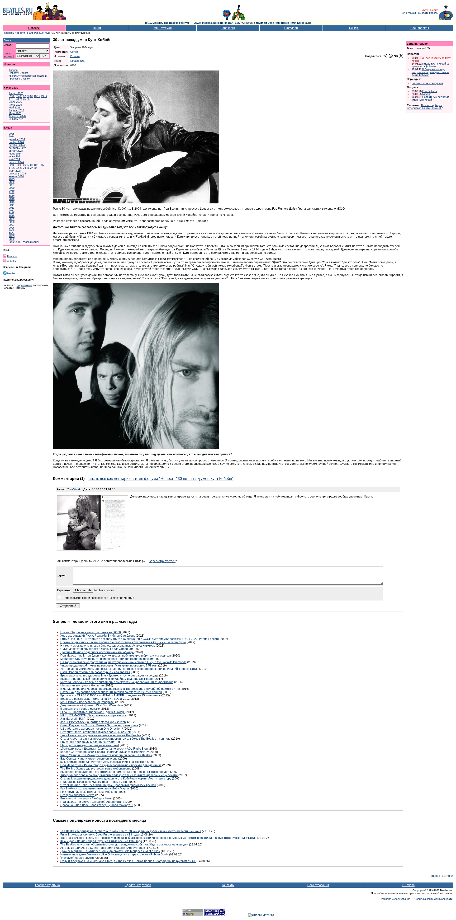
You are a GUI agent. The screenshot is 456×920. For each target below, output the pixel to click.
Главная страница (47, 885)
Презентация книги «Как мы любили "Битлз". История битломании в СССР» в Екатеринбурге (123, 642)
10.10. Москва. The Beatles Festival (167, 22)
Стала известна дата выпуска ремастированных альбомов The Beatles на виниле (115, 738)
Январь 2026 (16, 118)
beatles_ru (13, 273)
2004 (11, 233)
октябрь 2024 (17, 145)
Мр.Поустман (163, 28)
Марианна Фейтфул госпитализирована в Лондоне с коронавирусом (106, 659)
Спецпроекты (419, 28)
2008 (11, 222)
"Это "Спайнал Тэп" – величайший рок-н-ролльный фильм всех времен (108, 785)
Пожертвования (318, 885)
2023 (11, 179)
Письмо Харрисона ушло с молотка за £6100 (90, 632)
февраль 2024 (17, 173)
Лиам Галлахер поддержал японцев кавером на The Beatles (100, 735)
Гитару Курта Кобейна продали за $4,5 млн (430, 65)
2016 (11, 199)
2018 (11, 193)
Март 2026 (15, 113)
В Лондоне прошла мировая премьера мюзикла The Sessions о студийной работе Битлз (120, 688)
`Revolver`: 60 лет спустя (77, 857)
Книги (97, 28)
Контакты (228, 885)
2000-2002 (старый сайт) (24, 241)
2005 (11, 230)
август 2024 (16, 150)
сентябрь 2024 (17, 147)
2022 (11, 182)
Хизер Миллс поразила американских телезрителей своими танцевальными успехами (119, 775)
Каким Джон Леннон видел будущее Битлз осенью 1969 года (101, 841)
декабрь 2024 (17, 139)
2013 (11, 207)
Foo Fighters (429, 91)
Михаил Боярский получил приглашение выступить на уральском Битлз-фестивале (116, 682)
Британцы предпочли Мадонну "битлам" (87, 742)
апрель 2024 (16, 162)
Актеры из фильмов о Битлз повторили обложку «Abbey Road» (102, 848)
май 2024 (14, 159)
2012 (11, 210)
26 (28, 99)
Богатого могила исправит (427, 83)
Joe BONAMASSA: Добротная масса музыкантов (93, 722)
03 (13, 96)
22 (17, 167)
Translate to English (441, 876)
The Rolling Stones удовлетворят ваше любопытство (95, 768)
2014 (11, 204)
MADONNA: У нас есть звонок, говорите (87, 702)
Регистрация (408, 12)
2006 (11, 227)
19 (13, 99)
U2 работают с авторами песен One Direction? (91, 728)
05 (17, 96)
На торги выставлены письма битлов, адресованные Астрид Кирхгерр (107, 645)
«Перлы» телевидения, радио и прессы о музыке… (28, 77)
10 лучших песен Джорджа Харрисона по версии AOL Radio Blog (104, 748)
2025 (11, 133)
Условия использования (395, 898)
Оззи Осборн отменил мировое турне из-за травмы (95, 672)
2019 (11, 190)
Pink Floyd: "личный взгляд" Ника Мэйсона (88, 791)
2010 (11, 216)
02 (10, 96)
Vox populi (9, 56)
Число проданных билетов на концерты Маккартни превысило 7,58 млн (108, 665)
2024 (11, 136)
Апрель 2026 (16, 110)
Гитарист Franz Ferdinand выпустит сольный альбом (95, 732)
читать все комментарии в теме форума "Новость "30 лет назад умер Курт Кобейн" (160, 479)
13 (42, 96)
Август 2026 (16, 93)
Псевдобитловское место (77, 795)
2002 (11, 239)
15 (42, 165)
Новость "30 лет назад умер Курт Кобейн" (430, 98)
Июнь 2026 (15, 104)
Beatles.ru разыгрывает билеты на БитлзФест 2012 (95, 698)
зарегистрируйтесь (162, 561)
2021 (11, 184)
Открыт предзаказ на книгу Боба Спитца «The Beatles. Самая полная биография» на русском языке (128, 861)
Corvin (74, 51)
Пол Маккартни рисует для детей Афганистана (92, 801)
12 (38, 96)
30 (35, 167)
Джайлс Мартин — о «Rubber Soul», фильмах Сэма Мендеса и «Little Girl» (110, 851)
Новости (34, 28)
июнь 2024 (15, 156)
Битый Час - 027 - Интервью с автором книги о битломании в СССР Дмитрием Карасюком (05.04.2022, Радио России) (139, 639)
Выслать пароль (428, 12)
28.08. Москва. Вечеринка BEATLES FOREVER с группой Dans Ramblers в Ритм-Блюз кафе (252, 22)
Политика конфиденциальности (433, 898)
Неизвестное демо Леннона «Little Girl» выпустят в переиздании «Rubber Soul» (114, 854)
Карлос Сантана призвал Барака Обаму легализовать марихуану (104, 752)
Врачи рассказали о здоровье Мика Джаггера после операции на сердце (109, 675)
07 (24, 96)
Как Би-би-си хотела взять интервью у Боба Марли (94, 788)
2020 (11, 187)
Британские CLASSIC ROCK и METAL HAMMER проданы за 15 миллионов (110, 695)
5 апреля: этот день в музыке (80, 708)
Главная (8, 32)
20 (13, 167)
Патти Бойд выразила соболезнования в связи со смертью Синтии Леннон (111, 692)
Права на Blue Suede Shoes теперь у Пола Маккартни (96, 805)
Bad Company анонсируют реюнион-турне (89, 758)
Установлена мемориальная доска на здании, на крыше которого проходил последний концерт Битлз (129, 669)
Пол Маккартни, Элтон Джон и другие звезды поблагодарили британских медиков (115, 655)
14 (45, 96)
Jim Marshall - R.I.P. (73, 718)
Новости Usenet (18, 72)
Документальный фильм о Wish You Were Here (91, 705)
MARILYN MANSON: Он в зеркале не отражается (93, 715)
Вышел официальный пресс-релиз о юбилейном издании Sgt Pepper (107, 679)
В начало (408, 885)
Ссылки (354, 28)
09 (31, 96)
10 (35, 96)
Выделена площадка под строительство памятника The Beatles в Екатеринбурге (114, 772)
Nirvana (426, 94)
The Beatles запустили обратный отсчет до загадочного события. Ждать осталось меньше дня (124, 844)
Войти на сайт (429, 10)
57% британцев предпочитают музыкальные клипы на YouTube (103, 762)
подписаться (24, 285)
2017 (11, 196)
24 (20, 99)
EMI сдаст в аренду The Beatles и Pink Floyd (89, 745)
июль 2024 (15, 153)
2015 (11, 202)
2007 (11, 224)
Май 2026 (14, 107)
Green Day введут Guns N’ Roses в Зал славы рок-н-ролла (99, 725)
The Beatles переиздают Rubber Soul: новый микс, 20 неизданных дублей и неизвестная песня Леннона (130, 831)
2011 (11, 213)
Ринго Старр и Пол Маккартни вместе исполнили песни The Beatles (106, 755)
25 (24, 99)
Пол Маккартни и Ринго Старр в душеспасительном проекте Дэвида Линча (111, 765)
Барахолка (228, 28)
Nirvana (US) (78, 60)
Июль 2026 (15, 101)
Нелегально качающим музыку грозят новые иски (93, 782)
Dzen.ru (75, 56)
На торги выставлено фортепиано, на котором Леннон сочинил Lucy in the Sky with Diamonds (123, 662)
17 (10, 99)
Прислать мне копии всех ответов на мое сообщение (98, 598)
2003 (11, 236)
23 (17, 99)
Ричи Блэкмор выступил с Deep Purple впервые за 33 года (99, 834)
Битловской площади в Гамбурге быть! (86, 798)
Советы (7, 54)
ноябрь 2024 (16, 142)
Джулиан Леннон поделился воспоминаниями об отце (97, 652)
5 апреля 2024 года (38, 32)
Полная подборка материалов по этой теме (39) (425, 106)
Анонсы (13, 70)
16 (45, 165)
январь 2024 (16, 176)
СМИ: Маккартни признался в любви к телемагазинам (96, 649)
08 (28, 96)
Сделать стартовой (138, 885)
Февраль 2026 (17, 116)
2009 (11, 219)
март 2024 (15, 170)
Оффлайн (291, 28)
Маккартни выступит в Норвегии (82, 685)
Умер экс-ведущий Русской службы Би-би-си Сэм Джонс (97, 635)
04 (17, 165)
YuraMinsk (74, 489)
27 (31, 167)
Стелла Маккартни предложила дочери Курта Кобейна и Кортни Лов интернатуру (115, 778)
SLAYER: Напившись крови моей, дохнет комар (92, 712)
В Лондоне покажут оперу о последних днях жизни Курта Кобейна (430, 72)
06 (20, 96)
